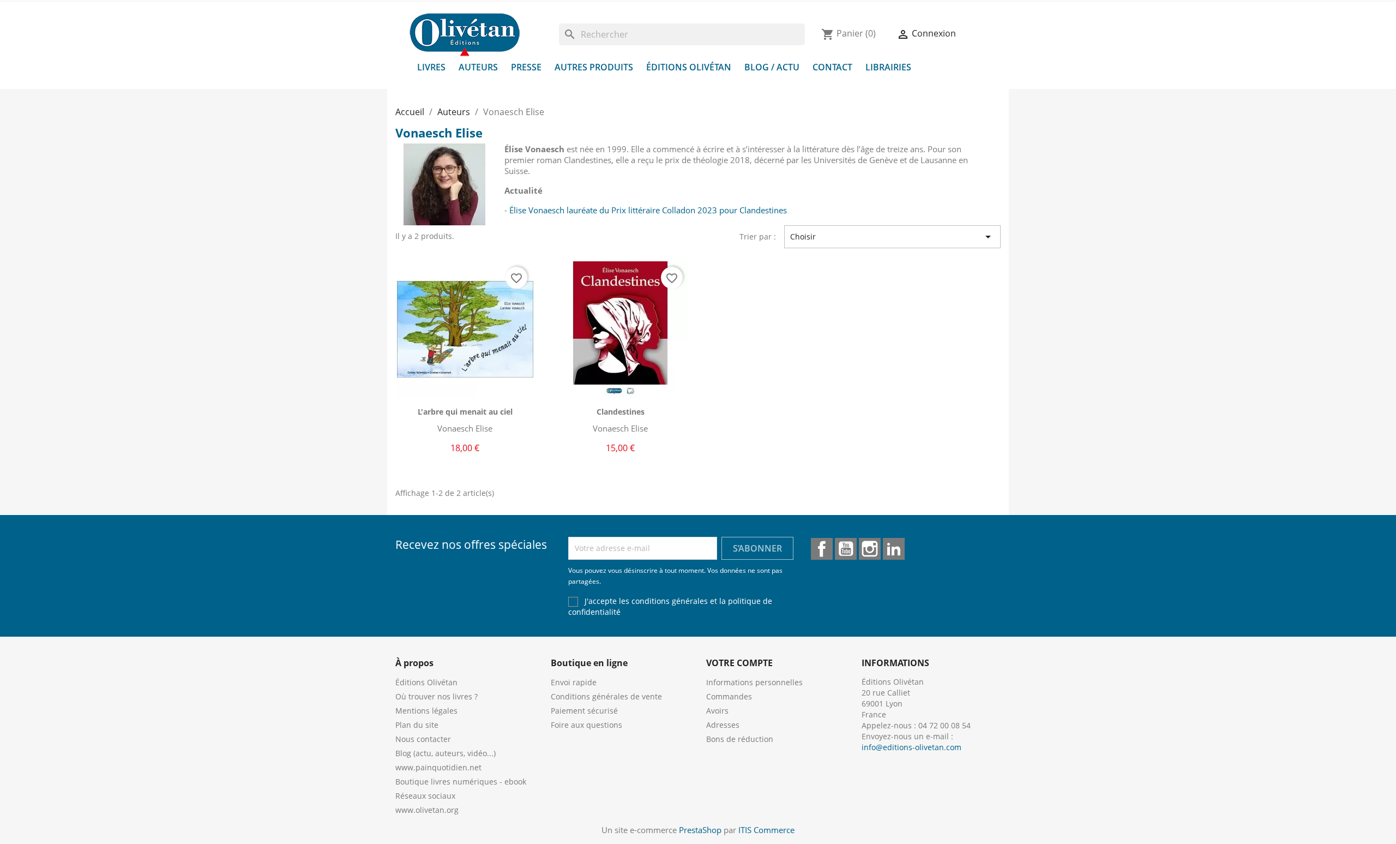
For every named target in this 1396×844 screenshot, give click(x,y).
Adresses (722, 725)
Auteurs (478, 67)
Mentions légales (426, 710)
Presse (526, 67)
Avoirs (717, 710)
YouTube (846, 549)
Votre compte (739, 663)
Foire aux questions (586, 725)
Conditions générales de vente (606, 696)
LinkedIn (894, 549)
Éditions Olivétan (688, 67)
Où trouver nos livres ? (436, 696)
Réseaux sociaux (425, 796)
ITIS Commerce (766, 829)
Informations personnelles (754, 682)
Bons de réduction (739, 739)
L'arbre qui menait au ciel (465, 411)
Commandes (729, 696)
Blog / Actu (771, 67)
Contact (832, 67)
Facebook (822, 549)
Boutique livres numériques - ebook (460, 781)
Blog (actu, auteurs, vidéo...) (445, 753)
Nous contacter (423, 739)
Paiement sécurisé (584, 710)
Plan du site (416, 725)
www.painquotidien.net (438, 767)
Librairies (888, 67)
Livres (431, 67)
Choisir (892, 236)
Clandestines (621, 411)
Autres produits (594, 67)
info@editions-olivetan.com (911, 747)
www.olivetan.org (427, 810)
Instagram (870, 549)
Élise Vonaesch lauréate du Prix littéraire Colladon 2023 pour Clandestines (648, 210)
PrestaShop (700, 829)
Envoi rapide (574, 682)
